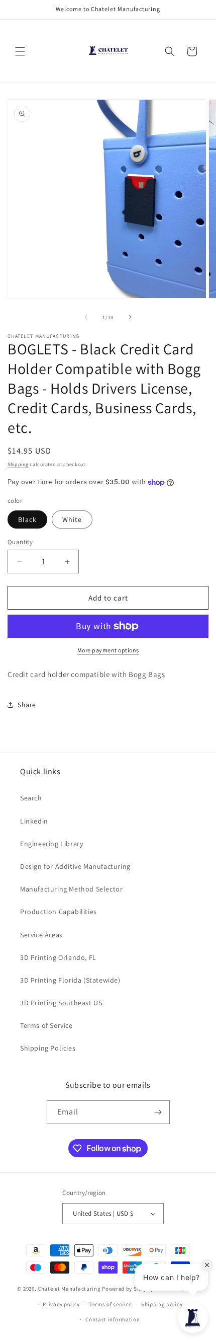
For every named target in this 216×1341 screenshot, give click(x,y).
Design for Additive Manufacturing (75, 866)
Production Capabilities (58, 911)
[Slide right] (130, 317)
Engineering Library (51, 843)
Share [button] (27, 704)
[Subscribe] (158, 1112)
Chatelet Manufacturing (69, 1288)
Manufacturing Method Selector (71, 888)
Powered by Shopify (128, 1288)
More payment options (108, 650)
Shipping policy (162, 1304)
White (72, 519)
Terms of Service (46, 1025)
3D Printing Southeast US (61, 1002)
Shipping (18, 464)
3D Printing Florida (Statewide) (70, 980)
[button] (20, 51)
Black (27, 519)
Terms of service (110, 1304)
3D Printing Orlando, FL (58, 957)
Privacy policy (61, 1304)
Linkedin (34, 821)
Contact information (112, 1319)
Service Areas (41, 934)
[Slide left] (86, 317)
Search (31, 797)
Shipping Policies (47, 1048)
